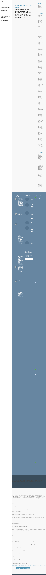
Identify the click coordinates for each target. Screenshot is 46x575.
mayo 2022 (40, 81)
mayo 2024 (40, 55)
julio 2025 (40, 39)
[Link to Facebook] (39, 477)
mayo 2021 (40, 98)
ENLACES (39, 8)
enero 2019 (40, 129)
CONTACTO (40, 6)
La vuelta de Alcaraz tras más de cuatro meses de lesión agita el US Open (40, 173)
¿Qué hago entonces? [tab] (3, 539)
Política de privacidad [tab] (3, 561)
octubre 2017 (40, 137)
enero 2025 (40, 43)
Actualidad (40, 15)
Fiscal (39, 21)
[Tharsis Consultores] (6, 3)
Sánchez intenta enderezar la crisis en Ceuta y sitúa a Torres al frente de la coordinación (40, 158)
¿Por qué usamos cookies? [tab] (4, 493)
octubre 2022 (40, 74)
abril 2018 (40, 135)
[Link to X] (41, 477)
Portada (24, 18)
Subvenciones (40, 25)
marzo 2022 (40, 83)
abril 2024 (40, 56)
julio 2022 (40, 79)
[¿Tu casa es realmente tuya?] (27, 242)
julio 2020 (40, 114)
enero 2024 (40, 60)
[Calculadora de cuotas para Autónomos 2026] (27, 205)
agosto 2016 (40, 146)
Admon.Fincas (40, 17)
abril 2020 (40, 117)
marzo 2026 (40, 33)
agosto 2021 (40, 95)
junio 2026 (40, 32)
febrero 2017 (40, 143)
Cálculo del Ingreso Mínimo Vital (32, 229)
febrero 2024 (40, 59)
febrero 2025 (40, 42)
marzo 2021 (40, 101)
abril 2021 (40, 99)
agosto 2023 (40, 66)
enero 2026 (40, 35)
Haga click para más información (20, 21)
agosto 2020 (40, 113)
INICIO (39, 5)
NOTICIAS (40, 7)
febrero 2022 (40, 84)
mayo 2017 (40, 140)
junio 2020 (40, 115)
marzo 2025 (40, 41)
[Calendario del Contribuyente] (27, 199)
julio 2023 (40, 67)
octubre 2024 (40, 49)
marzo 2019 (40, 127)
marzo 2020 (40, 119)
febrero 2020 (40, 120)
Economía (40, 20)
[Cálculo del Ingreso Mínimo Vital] (27, 228)
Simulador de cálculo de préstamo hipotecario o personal (33, 215)
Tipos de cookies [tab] (3, 501)
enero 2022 (40, 85)
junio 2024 (40, 54)
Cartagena (40, 152)
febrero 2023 (40, 69)
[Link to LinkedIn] (42, 477)
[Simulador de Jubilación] (27, 222)
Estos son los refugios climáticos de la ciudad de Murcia (40, 180)
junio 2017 (40, 139)
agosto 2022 (40, 78)
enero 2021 (40, 103)
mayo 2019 (40, 126)
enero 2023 (40, 71)
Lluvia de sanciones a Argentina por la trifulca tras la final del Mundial (40, 166)
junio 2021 (40, 97)
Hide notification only (26, 568)
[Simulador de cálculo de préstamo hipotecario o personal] (27, 213)
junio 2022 (40, 80)
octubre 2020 (40, 109)
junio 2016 (40, 147)
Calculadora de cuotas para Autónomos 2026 (33, 206)
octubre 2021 (40, 91)
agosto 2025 (40, 38)
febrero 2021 (40, 102)
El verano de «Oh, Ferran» (40, 185)
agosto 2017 (40, 138)
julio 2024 (40, 53)
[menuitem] (6, 7)
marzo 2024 (40, 57)
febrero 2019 (40, 128)
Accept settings (18, 568)
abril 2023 (40, 68)
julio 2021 (40, 96)
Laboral (21, 18)
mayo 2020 (40, 116)
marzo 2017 (40, 141)
